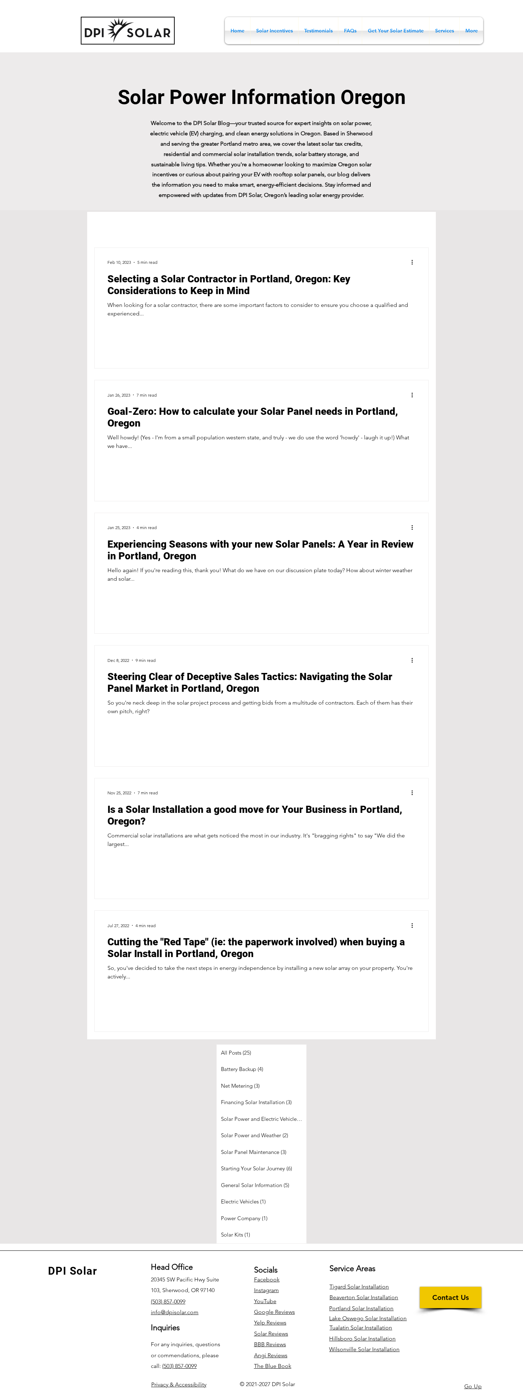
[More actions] (414, 262)
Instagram (266, 1290)
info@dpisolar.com (175, 1312)
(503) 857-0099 (179, 1366)
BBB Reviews (270, 1344)
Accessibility (178, 1384)
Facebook (267, 1279)
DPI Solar (72, 1271)
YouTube (265, 1301)
